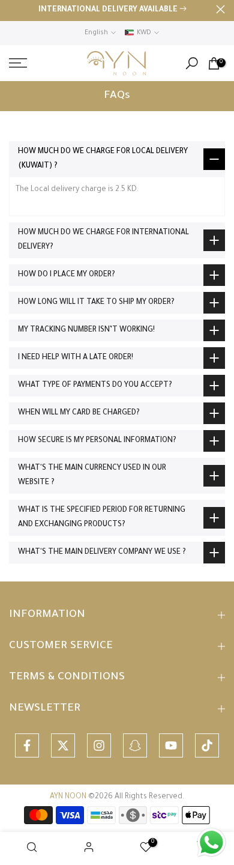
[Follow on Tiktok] (207, 745)
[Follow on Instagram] (99, 745)
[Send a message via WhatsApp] (211, 842)
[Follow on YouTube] (171, 745)
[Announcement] (112, 11)
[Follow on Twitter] (63, 745)
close (220, 9)
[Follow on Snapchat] (135, 745)
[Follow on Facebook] (27, 745)
